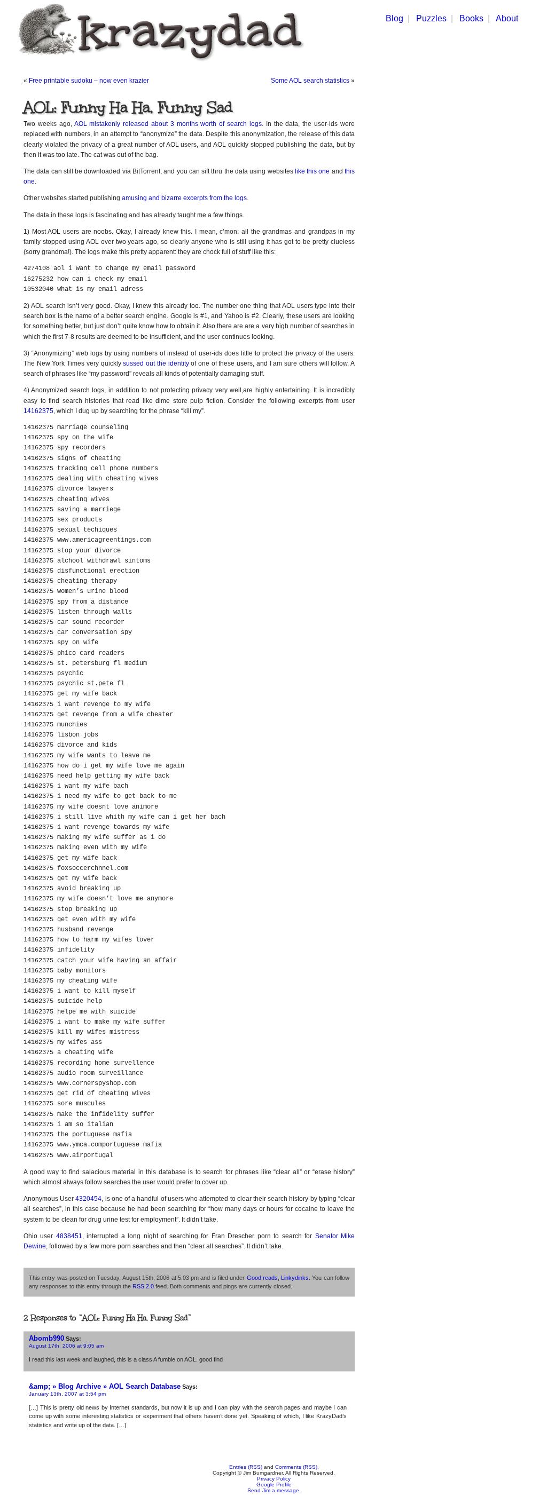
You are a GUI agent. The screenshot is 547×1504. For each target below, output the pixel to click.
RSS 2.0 (143, 1286)
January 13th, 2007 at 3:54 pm (67, 1394)
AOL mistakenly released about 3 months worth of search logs (168, 124)
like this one (312, 171)
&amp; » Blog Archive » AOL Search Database (105, 1386)
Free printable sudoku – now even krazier (89, 80)
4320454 (88, 1198)
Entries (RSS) (245, 1467)
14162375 (38, 411)
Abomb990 (46, 1338)
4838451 (69, 1236)
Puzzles (431, 18)
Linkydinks (295, 1278)
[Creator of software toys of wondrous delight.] (159, 63)
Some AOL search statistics (310, 80)
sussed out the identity (156, 363)
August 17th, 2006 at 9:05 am (66, 1346)
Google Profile (274, 1484)
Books (471, 18)
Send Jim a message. (274, 1490)
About (507, 18)
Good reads (262, 1278)
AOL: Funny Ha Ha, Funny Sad (128, 107)
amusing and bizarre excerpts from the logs (184, 198)
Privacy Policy (274, 1479)
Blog (394, 18)
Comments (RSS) (296, 1467)
